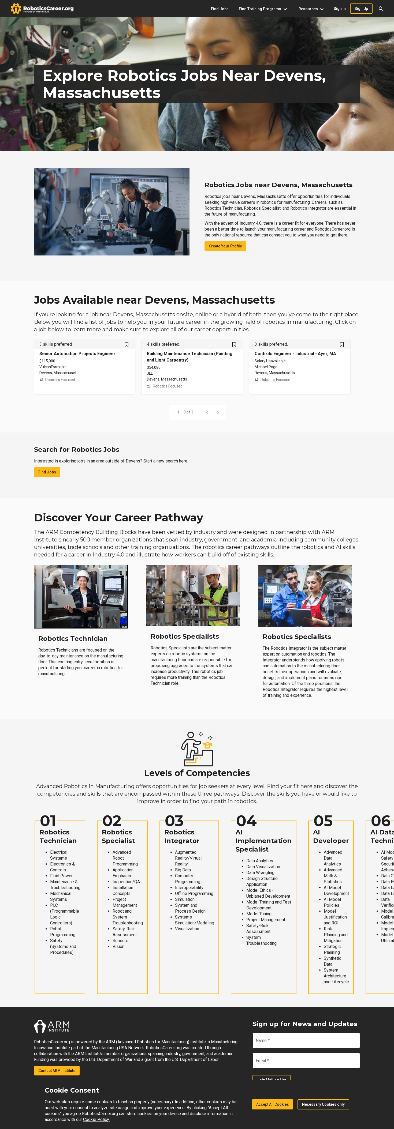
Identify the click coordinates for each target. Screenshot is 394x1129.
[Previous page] (207, 412)
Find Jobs (47, 472)
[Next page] (218, 412)
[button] (381, 8)
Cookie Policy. (96, 1119)
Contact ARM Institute (56, 1070)
